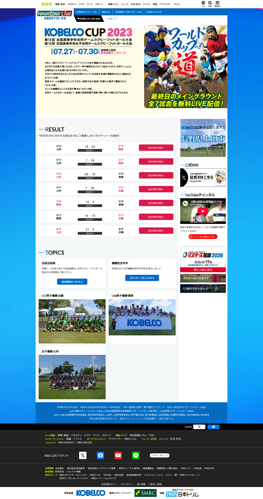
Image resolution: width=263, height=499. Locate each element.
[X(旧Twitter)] (199, 427)
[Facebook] (213, 427)
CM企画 (197, 468)
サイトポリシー (127, 484)
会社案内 (59, 468)
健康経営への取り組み (167, 468)
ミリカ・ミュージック (154, 474)
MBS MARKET (66, 442)
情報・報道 (60, 4)
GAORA (107, 474)
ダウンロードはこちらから (142, 277)
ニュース (124, 4)
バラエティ (72, 4)
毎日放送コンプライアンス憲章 (102, 468)
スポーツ (99, 4)
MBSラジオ (95, 474)
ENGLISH (209, 468)
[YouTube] (118, 455)
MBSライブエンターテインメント (73, 478)
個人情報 (141, 484)
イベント (146, 4)
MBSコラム (131, 439)
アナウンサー (165, 4)
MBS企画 (118, 474)
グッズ (176, 4)
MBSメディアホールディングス (73, 474)
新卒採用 (59, 471)
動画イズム (113, 4)
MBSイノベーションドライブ (103, 478)
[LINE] (135, 455)
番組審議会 (148, 468)
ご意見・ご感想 (155, 484)
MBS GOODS (84, 442)
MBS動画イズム (138, 435)
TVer (151, 435)
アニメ (90, 4)
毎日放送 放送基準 (76, 468)
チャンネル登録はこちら (204, 236)
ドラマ (81, 4)
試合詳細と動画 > (156, 147)
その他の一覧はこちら (159, 455)
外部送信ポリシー (109, 484)
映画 (155, 4)
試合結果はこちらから (72, 281)
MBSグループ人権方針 (129, 468)
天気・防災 (135, 4)
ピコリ (169, 474)
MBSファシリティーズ (189, 474)
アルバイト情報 (74, 471)
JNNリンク (186, 468)
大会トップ (112, 18)
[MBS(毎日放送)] (46, 4)
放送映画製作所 (133, 474)
